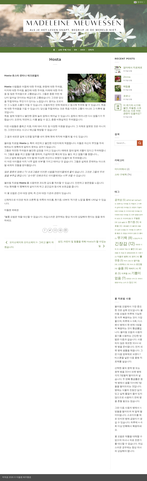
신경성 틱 (137, 238)
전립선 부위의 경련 (131, 233)
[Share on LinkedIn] (65, 230)
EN (75, 50)
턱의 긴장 (128, 261)
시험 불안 (127, 226)
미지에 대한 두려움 (134, 211)
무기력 (125, 238)
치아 (133, 264)
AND (82, 50)
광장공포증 (132, 253)
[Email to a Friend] (55, 230)
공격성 (120, 199)
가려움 (132, 230)
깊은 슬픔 (122, 222)
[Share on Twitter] (50, 230)
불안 (134, 249)
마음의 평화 (124, 256)
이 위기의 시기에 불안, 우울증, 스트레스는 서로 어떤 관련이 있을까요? (132, 109)
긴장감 (125, 243)
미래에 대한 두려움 (123, 215)
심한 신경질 (122, 230)
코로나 (126, 96)
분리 (135, 256)
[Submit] (140, 143)
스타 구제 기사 (64, 50)
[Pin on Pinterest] (60, 230)
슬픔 (123, 268)
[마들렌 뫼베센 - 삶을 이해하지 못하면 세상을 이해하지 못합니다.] (73, 25)
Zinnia (126, 77)
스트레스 (123, 264)
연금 (123, 253)
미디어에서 (120, 169)
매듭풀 (126, 86)
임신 (133, 282)
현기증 (133, 221)
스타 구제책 (121, 174)
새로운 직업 (124, 249)
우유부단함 (128, 218)
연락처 (91, 50)
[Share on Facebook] (44, 230)
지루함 (126, 273)
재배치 (133, 268)
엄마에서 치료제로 (132, 67)
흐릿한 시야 (131, 279)
